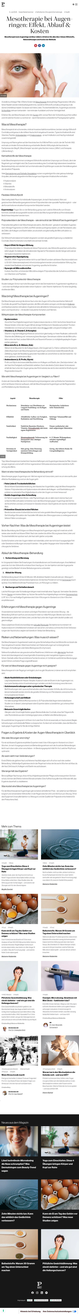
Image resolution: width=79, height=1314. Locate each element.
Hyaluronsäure (35, 135)
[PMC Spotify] (46, 1292)
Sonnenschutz (71, 594)
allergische (62, 652)
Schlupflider (6, 110)
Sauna (9, 594)
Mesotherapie (41, 102)
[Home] (3, 4)
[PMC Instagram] (37, 1292)
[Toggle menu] (76, 4)
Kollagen (71, 304)
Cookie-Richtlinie (56, 1300)
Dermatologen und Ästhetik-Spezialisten (21, 173)
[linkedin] (43, 45)
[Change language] (73, 4)
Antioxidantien (21, 135)
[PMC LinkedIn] (41, 1292)
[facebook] (39, 45)
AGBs (30, 1300)
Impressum (21, 1300)
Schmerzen (66, 580)
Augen (35, 115)
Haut (46, 328)
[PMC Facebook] (32, 1292)
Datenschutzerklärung (42, 1300)
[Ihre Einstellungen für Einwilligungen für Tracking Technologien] (3, 1310)
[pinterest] (35, 45)
